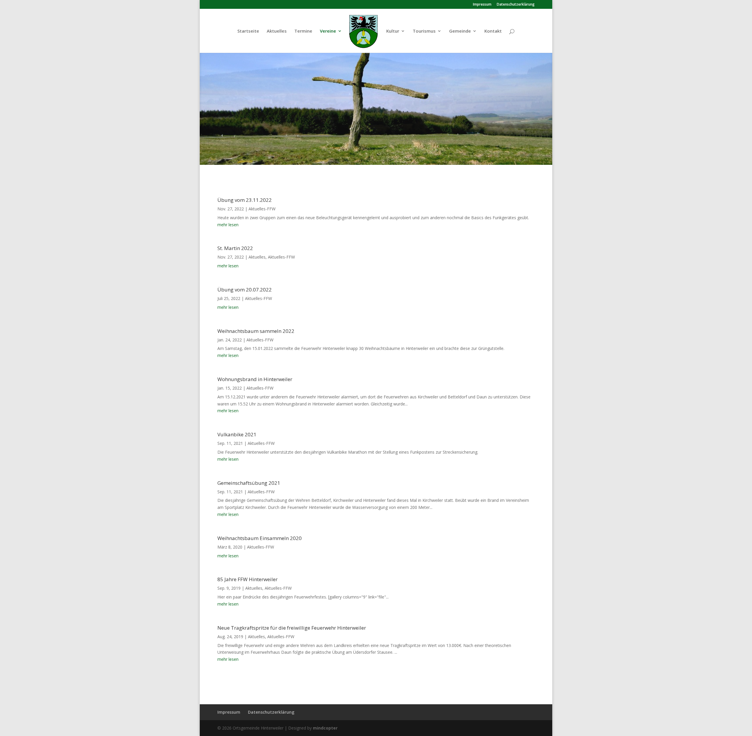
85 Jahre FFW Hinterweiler (247, 579)
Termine (303, 31)
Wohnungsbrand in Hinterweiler (254, 379)
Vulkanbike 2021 (236, 434)
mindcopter (325, 728)
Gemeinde (460, 31)
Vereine (328, 31)
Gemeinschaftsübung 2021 (248, 483)
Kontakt (493, 31)
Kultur (392, 31)
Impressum (482, 5)
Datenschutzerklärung (516, 5)
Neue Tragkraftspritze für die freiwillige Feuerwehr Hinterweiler (291, 627)
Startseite (248, 31)
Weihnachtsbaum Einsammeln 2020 (259, 538)
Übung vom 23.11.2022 (244, 200)
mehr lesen (228, 224)
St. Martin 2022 (235, 248)
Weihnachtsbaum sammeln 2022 (255, 331)
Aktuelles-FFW (262, 209)
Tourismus (424, 31)
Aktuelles (277, 31)
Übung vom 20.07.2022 (244, 289)
